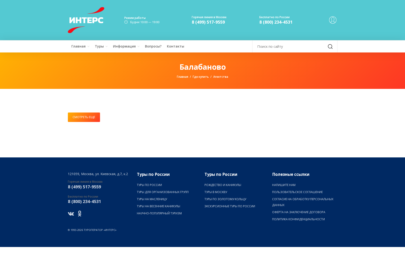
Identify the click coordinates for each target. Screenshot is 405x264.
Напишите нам (284, 185)
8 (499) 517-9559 (208, 22)
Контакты (175, 46)
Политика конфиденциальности (298, 219)
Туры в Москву (216, 192)
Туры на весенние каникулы (158, 206)
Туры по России (149, 185)
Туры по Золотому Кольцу (225, 199)
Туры (99, 46)
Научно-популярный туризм (159, 213)
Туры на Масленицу (152, 199)
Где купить (201, 77)
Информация (124, 46)
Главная (78, 46)
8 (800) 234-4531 (275, 22)
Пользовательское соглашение (297, 192)
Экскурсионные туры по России (230, 206)
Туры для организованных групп (163, 192)
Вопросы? (153, 46)
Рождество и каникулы (223, 185)
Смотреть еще (84, 117)
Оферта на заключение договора (298, 212)
